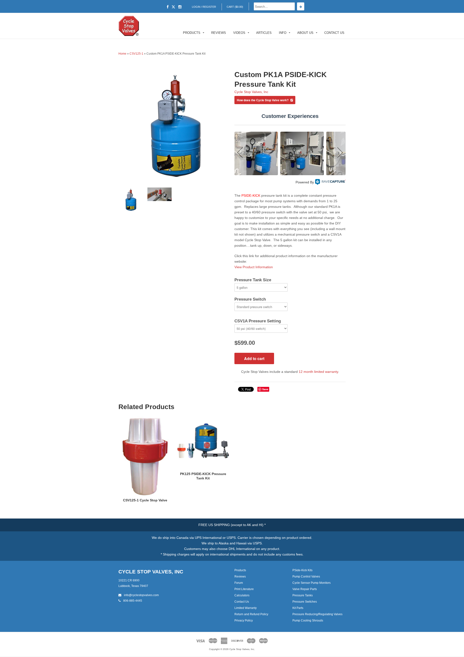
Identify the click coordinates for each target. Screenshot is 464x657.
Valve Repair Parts (304, 589)
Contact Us (334, 33)
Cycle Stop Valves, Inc (251, 92)
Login (196, 6)
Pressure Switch (250, 299)
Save (265, 389)
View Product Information (253, 267)
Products (191, 33)
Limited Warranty (245, 608)
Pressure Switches (304, 601)
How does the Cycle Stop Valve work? (263, 100)
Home (122, 53)
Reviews (218, 33)
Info (282, 33)
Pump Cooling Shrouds (307, 620)
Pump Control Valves (306, 576)
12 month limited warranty (318, 372)
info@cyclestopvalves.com (141, 595)
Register (209, 6)
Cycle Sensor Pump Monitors (311, 583)
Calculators (241, 595)
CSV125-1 (136, 53)
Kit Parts (297, 608)
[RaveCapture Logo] (330, 182)
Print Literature (244, 589)
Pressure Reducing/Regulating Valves (317, 614)
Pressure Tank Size (252, 280)
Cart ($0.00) (235, 6)
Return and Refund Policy (251, 614)
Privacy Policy (243, 620)
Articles (264, 33)
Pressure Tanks (302, 595)
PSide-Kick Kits (302, 570)
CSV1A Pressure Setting (257, 321)
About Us (305, 33)
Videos (239, 33)
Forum (238, 583)
